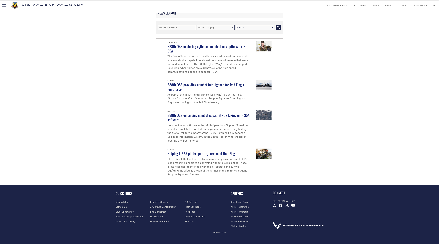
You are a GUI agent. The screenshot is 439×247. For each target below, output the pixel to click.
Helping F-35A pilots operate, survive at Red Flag (201, 153)
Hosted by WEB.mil (219, 232)
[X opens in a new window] (287, 205)
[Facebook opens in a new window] (280, 205)
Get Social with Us (284, 201)
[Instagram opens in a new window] (274, 205)
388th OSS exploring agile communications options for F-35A (206, 49)
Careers (237, 193)
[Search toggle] (433, 5)
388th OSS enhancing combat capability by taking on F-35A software (208, 117)
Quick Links (124, 193)
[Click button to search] (278, 27)
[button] (3, 5)
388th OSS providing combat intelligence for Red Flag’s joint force (205, 87)
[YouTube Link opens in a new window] (293, 205)
